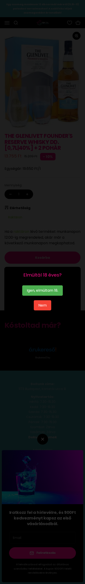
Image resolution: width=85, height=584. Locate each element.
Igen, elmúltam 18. (42, 290)
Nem (42, 305)
